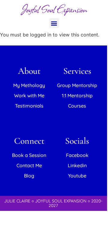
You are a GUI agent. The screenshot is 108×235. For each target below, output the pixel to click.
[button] (54, 23)
